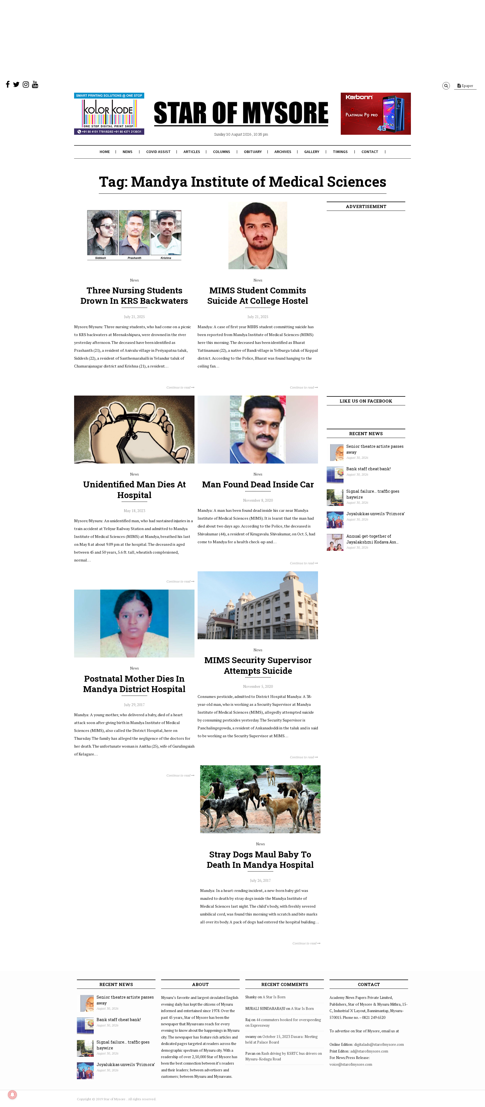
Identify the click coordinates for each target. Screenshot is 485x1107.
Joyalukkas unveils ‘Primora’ (375, 513)
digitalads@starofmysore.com (379, 1044)
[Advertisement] (168, 39)
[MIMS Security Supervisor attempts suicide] (258, 637)
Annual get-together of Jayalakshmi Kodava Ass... (372, 539)
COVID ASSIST (158, 151)
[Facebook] (8, 85)
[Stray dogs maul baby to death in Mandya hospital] (260, 831)
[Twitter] (16, 85)
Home (105, 151)
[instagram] (26, 85)
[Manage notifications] (12, 1094)
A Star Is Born (274, 996)
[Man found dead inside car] (258, 462)
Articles (192, 151)
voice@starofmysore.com (351, 1064)
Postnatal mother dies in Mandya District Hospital (134, 683)
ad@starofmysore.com (369, 1051)
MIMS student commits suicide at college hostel (257, 295)
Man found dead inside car (258, 484)
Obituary (253, 151)
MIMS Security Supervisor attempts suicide (258, 665)
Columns (221, 151)
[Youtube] (35, 85)
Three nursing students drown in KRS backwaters (134, 295)
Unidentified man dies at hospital (134, 489)
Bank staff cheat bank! (368, 468)
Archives (282, 151)
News (127, 151)
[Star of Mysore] (228, 120)
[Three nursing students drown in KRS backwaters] (134, 267)
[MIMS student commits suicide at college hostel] (258, 267)
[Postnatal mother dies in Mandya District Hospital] (134, 656)
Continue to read (178, 387)
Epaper (467, 85)
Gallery (311, 151)
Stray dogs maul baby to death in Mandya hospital (260, 859)
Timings (340, 151)
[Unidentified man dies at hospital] (134, 462)
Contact (370, 151)
